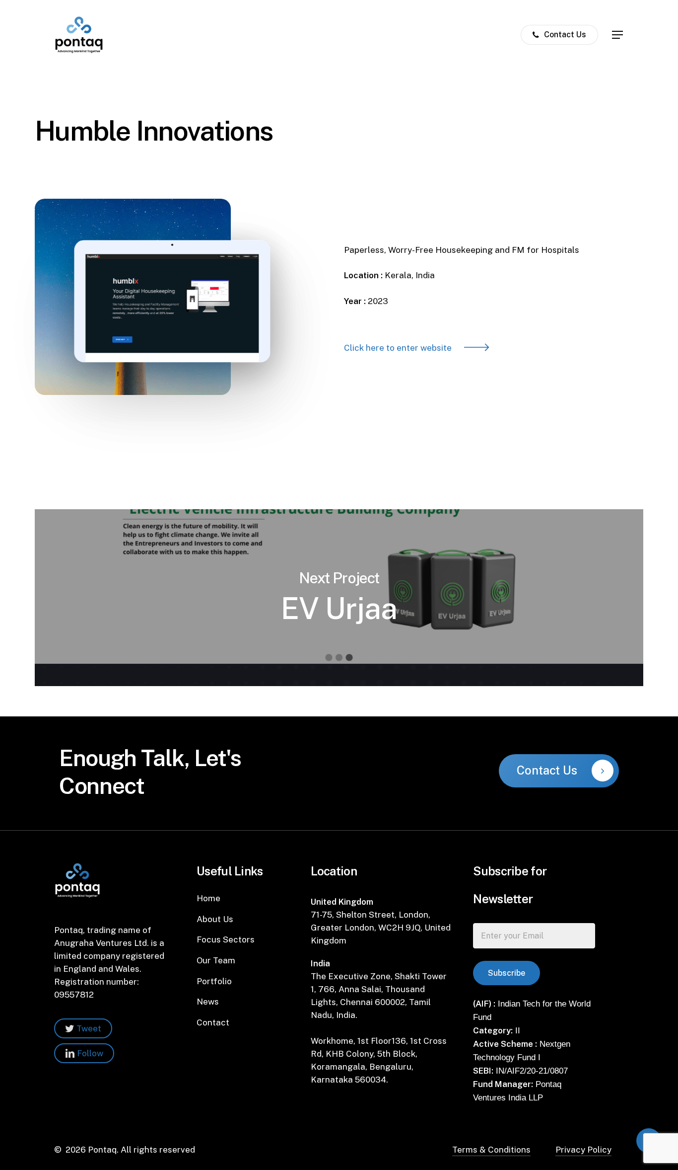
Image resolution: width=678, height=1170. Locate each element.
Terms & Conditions (491, 1150)
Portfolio (214, 981)
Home (208, 898)
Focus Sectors (226, 939)
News (208, 1002)
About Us (215, 919)
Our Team (216, 960)
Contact (213, 1022)
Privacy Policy (583, 1150)
